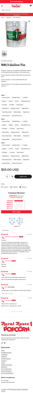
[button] (7, 176)
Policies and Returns (6, 371)
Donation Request (5, 358)
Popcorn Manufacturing (7, 373)
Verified (16, 226)
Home (2, 17)
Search (3, 350)
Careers (3, 363)
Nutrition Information (6, 365)
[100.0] (12, 221)
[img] (4, 234)
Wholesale (3, 356)
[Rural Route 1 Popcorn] (16, 5)
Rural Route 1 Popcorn (16, 389)
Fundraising (4, 354)
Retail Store (4, 367)
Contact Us (4, 361)
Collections (8, 17)
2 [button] (14, 311)
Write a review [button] (16, 212)
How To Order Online (6, 369)
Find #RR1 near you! (6, 352)
